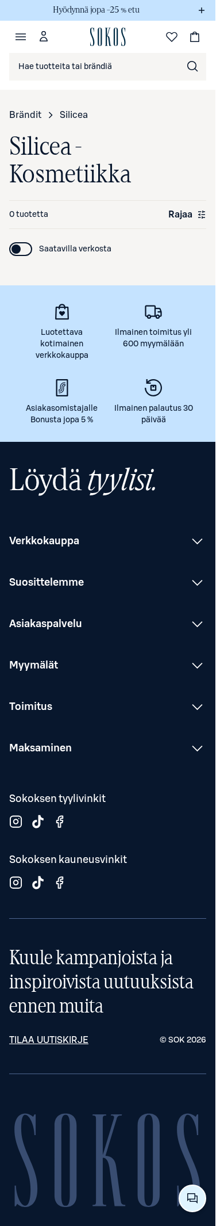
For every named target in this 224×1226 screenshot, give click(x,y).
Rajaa (180, 214)
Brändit (25, 115)
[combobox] (107, 67)
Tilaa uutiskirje (48, 1040)
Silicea (74, 115)
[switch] (60, 249)
